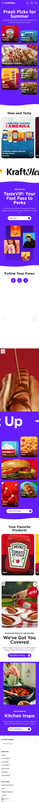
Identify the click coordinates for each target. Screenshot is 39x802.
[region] (19, 316)
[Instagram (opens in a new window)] (19, 280)
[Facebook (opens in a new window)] (25, 280)
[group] (19, 316)
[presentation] (34, 318)
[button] (3, 3)
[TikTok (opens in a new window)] (13, 280)
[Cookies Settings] (2, 798)
